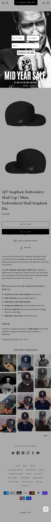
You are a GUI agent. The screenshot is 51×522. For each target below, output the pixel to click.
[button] (48, 14)
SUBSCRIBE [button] (26, 53)
